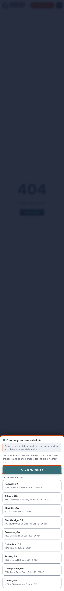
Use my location (34, 469)
